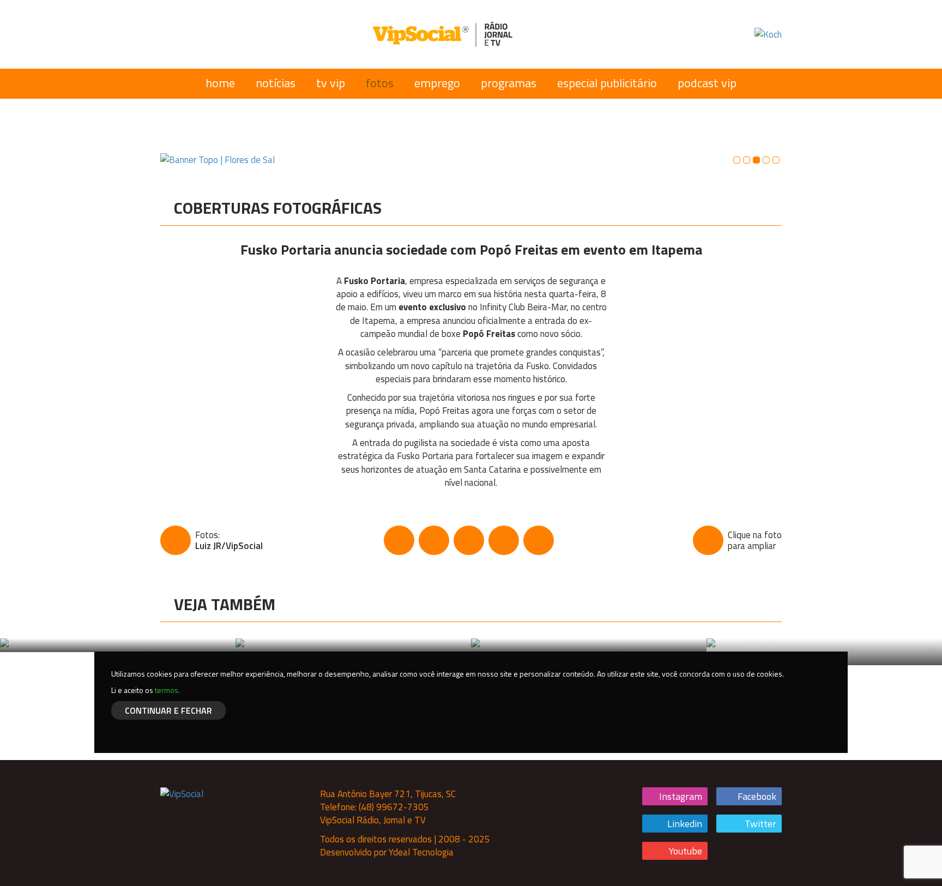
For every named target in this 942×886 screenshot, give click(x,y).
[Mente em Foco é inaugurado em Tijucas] (588, 645)
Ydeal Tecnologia (421, 852)
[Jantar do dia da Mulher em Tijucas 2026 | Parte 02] (117, 645)
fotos (380, 83)
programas (508, 83)
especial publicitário (607, 83)
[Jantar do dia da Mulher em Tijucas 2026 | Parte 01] (353, 645)
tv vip (330, 83)
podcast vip (707, 83)
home (220, 83)
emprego (437, 83)
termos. (167, 690)
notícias (275, 83)
